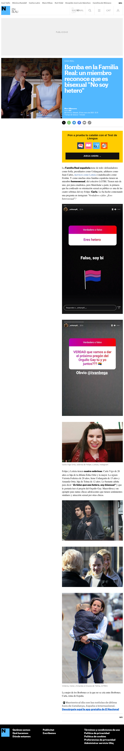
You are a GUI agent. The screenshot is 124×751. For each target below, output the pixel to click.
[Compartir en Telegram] (74, 122)
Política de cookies (95, 737)
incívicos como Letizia (85, 174)
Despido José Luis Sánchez (78, 3)
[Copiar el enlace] (89, 122)
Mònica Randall (19, 3)
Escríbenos (49, 733)
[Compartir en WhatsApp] (69, 122)
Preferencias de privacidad (99, 740)
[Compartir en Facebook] (79, 122)
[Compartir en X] (64, 122)
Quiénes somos (21, 730)
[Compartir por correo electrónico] (84, 122)
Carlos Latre (34, 3)
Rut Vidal (59, 3)
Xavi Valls (5, 3)
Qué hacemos (20, 733)
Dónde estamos (22, 737)
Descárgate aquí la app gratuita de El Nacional (90, 709)
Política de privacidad (96, 733)
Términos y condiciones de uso (102, 730)
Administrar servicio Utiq (99, 743)
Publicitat (48, 730)
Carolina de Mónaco (102, 3)
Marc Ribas (47, 3)
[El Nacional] (5, 10)
